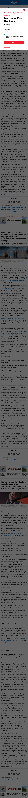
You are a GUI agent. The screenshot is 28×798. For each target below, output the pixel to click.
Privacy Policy (7, 46)
